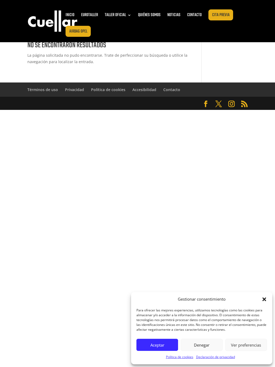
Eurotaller (89, 15)
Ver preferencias (246, 345)
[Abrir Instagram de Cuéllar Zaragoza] (231, 104)
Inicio (70, 15)
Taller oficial (115, 15)
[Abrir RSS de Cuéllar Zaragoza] (244, 104)
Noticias (173, 15)
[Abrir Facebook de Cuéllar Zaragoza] (205, 104)
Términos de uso (42, 89)
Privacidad (74, 89)
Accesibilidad (144, 89)
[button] (264, 299)
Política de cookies (179, 357)
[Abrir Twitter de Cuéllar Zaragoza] (218, 104)
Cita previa (221, 15)
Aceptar (157, 345)
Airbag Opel (78, 31)
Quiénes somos (149, 15)
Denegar (201, 345)
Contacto (194, 15)
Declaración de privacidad (215, 357)
